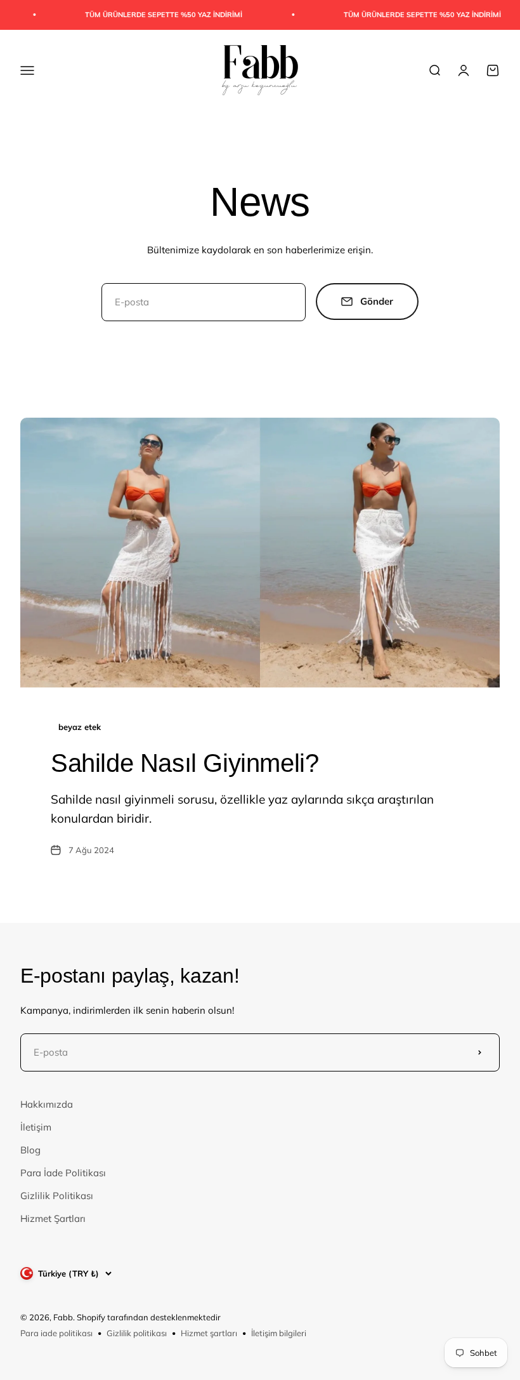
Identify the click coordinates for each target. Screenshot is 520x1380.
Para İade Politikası (63, 1173)
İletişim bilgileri (278, 1333)
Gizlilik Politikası (56, 1196)
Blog (30, 1150)
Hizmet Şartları (53, 1218)
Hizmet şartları (209, 1333)
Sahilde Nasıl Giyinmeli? (184, 763)
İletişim (35, 1127)
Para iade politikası (56, 1333)
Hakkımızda (46, 1104)
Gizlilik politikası (137, 1333)
